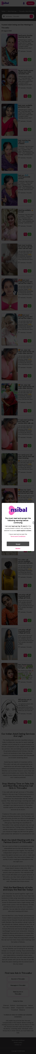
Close (34, 522)
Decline (18, 548)
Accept (18, 544)
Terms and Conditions (18, 536)
